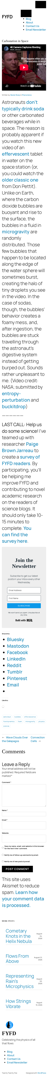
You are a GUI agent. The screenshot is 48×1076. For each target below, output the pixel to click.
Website (5, 833)
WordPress (42, 1073)
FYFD (7, 16)
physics (41, 721)
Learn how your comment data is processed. (23, 898)
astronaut (7, 717)
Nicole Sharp (15, 95)
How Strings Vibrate (18, 1004)
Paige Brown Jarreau (20, 447)
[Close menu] (26, 13)
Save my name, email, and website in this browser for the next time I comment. (24, 847)
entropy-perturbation (16, 396)
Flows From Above (17, 958)
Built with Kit (24, 620)
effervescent (15, 154)
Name (5, 810)
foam (20, 721)
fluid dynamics (8, 721)
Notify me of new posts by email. (17, 861)
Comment (6, 782)
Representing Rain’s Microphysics (20, 981)
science (6, 726)
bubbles (17, 717)
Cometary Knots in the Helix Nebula (19, 936)
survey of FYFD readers (21, 460)
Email (4, 820)
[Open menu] (40, 4)
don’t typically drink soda (23, 105)
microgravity (15, 231)
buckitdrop (14, 406)
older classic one (20, 180)
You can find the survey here (16, 534)
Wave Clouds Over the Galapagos (15, 739)
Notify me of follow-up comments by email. (21, 855)
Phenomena (26, 95)
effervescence (30, 717)
